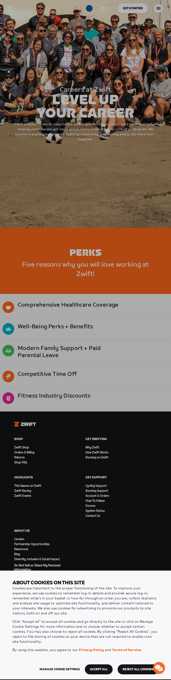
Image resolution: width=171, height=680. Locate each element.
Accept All (99, 669)
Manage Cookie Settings (60, 669)
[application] (159, 668)
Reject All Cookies (138, 669)
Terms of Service (126, 650)
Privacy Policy (91, 650)
